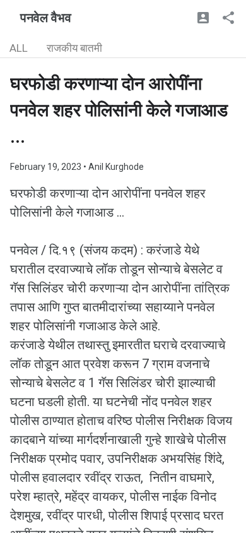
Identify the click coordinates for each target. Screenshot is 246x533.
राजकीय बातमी (74, 48)
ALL (18, 48)
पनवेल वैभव (45, 17)
